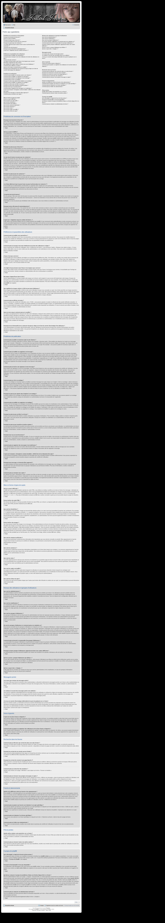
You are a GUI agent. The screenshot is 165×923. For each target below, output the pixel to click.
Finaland (48, 908)
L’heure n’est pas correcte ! (10, 59)
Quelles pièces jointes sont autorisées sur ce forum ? (54, 91)
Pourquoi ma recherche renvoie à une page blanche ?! (54, 74)
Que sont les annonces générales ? (12, 105)
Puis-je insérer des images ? (10, 103)
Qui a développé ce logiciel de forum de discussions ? (54, 98)
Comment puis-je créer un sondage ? (12, 79)
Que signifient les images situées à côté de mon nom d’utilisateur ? (19, 64)
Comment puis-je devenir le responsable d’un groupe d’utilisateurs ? (57, 43)
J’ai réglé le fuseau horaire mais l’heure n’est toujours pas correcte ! (19, 61)
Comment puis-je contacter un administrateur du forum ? (55, 104)
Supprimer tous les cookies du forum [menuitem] (54, 905)
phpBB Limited (45, 856)
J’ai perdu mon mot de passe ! (11, 47)
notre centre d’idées (21, 868)
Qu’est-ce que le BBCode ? (10, 99)
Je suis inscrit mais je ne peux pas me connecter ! (15, 41)
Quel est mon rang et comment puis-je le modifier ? (15, 67)
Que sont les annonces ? (9, 106)
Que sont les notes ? (8, 108)
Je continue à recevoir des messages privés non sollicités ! (56, 55)
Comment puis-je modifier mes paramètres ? (14, 55)
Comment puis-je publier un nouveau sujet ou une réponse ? (17, 75)
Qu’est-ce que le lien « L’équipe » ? (50, 48)
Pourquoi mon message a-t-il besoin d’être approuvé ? (16, 92)
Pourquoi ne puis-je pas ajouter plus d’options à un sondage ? (18, 81)
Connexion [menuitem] (76, 24)
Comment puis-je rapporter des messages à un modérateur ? (18, 88)
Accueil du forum (9, 905)
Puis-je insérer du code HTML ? (11, 100)
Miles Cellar (48, 910)
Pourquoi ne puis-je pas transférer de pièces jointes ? (16, 85)
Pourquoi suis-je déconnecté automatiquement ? (15, 48)
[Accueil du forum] (41, 13)
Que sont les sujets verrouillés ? (11, 109)
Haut (6, 128)
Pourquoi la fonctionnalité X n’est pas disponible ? (53, 99)
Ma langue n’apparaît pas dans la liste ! (13, 62)
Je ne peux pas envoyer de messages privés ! (53, 53)
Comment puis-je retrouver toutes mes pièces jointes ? (54, 93)
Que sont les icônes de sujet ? (11, 111)
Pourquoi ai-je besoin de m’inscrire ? (12, 37)
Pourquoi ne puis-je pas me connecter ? (13, 43)
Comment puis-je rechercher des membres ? (52, 75)
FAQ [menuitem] (14, 24)
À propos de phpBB (14, 859)
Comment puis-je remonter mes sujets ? (13, 94)
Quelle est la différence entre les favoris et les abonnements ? (56, 82)
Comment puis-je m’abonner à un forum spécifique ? (54, 85)
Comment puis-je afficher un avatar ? (12, 65)
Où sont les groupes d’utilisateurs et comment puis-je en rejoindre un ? (58, 41)
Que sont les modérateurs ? (48, 38)
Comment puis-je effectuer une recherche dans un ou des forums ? (57, 71)
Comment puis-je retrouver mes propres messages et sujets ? (56, 77)
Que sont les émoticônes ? (10, 102)
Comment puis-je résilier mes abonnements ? (52, 86)
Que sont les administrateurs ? (49, 37)
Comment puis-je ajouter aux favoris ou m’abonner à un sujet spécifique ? (59, 83)
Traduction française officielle (38, 910)
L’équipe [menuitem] (42, 905)
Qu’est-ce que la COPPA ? (10, 38)
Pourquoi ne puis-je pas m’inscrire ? (12, 40)
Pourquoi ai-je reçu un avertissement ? (12, 86)
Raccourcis (8, 24)
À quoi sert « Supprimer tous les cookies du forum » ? (16, 50)
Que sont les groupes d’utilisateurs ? (50, 40)
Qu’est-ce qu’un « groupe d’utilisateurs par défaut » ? (54, 47)
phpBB (36, 909)
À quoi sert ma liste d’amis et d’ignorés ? (51, 63)
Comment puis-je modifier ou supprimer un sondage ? (16, 82)
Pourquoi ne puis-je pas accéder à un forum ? (14, 83)
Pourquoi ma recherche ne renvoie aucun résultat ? (54, 72)
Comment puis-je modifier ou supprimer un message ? (16, 76)
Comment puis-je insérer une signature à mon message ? (17, 78)
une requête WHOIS (73, 878)
